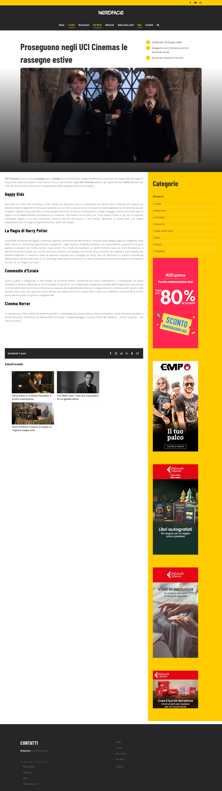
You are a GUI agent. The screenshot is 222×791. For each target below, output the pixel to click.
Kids (159, 52)
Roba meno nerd (164, 230)
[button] (158, 25)
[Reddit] (121, 353)
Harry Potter (170, 48)
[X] (116, 353)
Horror (180, 48)
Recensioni (161, 210)
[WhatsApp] (126, 353)
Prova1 (158, 244)
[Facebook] (110, 353)
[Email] (137, 353)
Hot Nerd (159, 217)
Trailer (166, 52)
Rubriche (160, 224)
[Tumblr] (132, 353)
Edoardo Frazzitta (173, 57)
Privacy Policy (27, 761)
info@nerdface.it (40, 750)
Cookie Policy (42, 761)
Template (160, 251)
